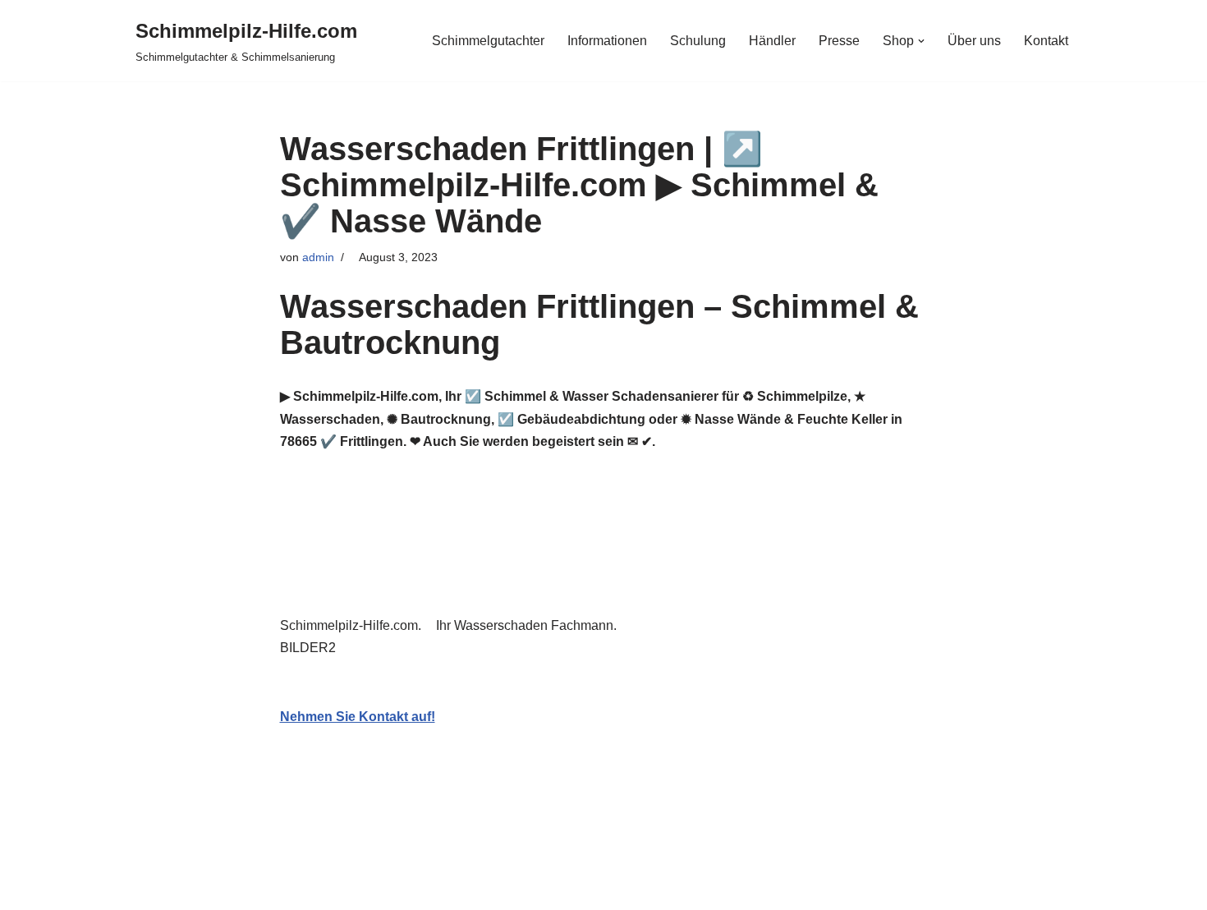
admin (318, 257)
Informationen (607, 41)
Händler (772, 41)
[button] (921, 41)
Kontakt (1046, 41)
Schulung (698, 41)
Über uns (974, 41)
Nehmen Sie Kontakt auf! (357, 717)
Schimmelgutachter (488, 41)
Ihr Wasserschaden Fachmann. (529, 625)
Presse (839, 41)
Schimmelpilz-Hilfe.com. (354, 625)
